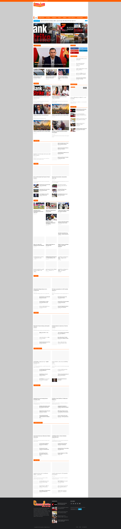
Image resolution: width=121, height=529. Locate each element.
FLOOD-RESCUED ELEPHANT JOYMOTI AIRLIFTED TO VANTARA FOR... (44, 416)
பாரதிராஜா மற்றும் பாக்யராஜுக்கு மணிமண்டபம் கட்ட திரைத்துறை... (62, 491)
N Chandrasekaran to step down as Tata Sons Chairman (60, 326)
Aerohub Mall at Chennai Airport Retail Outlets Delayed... (62, 194)
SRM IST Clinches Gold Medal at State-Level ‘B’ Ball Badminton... (63, 245)
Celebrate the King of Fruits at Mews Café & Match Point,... (63, 449)
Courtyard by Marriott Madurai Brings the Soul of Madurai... (44, 444)
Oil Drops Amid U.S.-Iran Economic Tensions (38, 77)
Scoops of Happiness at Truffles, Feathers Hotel (63, 453)
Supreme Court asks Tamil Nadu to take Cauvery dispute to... (63, 148)
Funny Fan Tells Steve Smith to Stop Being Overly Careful (63, 222)
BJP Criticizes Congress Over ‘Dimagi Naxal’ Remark (62, 297)
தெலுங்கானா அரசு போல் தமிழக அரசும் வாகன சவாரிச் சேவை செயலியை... (42, 154)
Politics (36, 275)
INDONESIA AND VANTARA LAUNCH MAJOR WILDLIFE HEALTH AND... (44, 407)
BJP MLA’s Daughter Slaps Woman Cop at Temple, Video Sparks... (59, 97)
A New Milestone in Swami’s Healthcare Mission (43, 375)
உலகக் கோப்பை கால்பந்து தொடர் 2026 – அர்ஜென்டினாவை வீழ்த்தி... (63, 257)
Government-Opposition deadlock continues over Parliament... (63, 307)
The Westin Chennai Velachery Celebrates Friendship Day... (62, 444)
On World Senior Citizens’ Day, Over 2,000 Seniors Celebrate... (44, 411)
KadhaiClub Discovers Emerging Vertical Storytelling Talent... (41, 399)
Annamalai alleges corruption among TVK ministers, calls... (43, 302)
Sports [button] (59, 17)
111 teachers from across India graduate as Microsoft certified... (78, 98)
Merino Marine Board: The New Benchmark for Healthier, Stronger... (63, 338)
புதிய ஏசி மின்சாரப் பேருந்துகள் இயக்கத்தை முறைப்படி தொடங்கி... (62, 185)
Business (36, 312)
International (37, 45)
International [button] (41, 17)
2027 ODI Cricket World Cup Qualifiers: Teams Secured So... (63, 234)
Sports (36, 200)
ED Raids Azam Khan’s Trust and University (41, 115)
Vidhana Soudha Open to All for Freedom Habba (60, 115)
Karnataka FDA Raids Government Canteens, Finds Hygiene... (59, 132)
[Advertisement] (70, 9)
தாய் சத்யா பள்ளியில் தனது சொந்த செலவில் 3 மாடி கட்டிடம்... (62, 370)
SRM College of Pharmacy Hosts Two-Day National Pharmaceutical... (63, 411)
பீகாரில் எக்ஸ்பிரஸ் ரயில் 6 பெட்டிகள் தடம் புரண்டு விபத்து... (81, 59)
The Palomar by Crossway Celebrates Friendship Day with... (44, 449)
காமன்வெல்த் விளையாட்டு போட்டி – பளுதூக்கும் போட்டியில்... (39, 257)
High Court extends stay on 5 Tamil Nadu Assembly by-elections (63, 144)
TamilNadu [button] (54, 17)
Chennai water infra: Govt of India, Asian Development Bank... (44, 190)
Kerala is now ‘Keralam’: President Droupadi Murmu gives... (63, 158)
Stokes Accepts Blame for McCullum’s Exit (50, 245)
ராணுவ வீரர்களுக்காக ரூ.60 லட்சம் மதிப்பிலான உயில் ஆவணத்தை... (44, 486)
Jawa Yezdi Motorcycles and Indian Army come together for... (63, 333)
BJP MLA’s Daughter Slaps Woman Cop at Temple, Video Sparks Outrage (52, 20)
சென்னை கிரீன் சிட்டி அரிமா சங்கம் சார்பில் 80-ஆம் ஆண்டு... (60, 362)
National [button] (48, 17)
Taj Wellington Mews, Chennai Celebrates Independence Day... (59, 436)
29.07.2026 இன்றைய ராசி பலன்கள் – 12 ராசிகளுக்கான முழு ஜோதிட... (44, 379)
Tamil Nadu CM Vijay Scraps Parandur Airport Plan (62, 190)
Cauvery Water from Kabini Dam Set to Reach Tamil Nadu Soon (44, 491)
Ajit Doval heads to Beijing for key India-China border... (51, 77)
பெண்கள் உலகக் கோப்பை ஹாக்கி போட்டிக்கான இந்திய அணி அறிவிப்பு (39, 270)
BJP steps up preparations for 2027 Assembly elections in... (60, 290)
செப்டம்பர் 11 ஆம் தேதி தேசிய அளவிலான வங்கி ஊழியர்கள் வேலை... (41, 97)
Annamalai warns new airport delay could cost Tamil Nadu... (44, 185)
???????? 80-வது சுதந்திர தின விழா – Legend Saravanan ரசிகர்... (41, 362)
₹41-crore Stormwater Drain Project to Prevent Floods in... (42, 177)
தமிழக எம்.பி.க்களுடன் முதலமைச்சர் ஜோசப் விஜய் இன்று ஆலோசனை (63, 486)
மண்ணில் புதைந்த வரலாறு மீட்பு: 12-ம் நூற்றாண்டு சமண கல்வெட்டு (59, 474)
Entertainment (80, 17)
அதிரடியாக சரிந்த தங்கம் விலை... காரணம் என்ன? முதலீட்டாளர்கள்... (62, 342)
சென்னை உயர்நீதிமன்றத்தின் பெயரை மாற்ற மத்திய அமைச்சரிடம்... (44, 307)
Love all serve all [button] (71, 17)
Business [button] (64, 17)
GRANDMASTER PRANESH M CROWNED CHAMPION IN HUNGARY (63, 407)
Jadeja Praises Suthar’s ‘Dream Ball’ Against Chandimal (63, 211)
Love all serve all (38, 348)
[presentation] (34, 33)
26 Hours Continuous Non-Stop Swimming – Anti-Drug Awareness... (63, 416)
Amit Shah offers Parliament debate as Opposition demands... (63, 302)
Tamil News (37, 460)
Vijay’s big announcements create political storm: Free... (59, 177)
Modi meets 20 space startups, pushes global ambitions (41, 326)
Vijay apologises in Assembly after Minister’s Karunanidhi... (44, 297)
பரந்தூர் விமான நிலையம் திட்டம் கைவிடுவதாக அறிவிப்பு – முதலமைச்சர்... (41, 474)
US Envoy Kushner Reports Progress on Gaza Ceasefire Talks (63, 77)
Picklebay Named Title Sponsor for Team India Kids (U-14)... (51, 257)
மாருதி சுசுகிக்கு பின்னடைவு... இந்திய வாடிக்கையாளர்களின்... (44, 338)
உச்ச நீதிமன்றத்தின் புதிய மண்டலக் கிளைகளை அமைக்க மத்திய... (44, 481)
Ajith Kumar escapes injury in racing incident (51, 211)
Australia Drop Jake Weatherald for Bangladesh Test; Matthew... (50, 222)
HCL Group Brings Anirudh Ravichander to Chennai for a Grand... (43, 454)
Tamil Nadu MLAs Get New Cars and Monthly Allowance (63, 153)
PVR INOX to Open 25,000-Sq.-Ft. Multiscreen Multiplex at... (59, 399)
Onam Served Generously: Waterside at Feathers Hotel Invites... (42, 436)
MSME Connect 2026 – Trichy (43, 332)
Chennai (36, 163)
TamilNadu (36, 140)
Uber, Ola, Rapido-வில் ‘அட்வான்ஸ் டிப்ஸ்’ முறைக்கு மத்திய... (63, 481)
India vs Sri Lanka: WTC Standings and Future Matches (39, 245)
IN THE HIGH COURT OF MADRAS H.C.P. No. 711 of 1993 (81, 78)
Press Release (37, 385)
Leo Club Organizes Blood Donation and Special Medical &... (44, 370)
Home (36, 17)
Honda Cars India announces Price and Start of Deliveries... (44, 342)
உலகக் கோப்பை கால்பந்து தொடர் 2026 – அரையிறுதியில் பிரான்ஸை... (63, 270)
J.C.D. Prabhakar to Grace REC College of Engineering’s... (44, 194)
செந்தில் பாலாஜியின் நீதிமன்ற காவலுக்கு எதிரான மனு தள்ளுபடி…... (81, 69)
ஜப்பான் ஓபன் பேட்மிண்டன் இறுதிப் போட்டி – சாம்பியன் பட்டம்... (51, 270)
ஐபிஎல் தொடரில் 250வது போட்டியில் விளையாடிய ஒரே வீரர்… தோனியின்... (81, 74)
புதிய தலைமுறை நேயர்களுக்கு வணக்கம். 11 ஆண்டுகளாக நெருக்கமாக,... (80, 64)
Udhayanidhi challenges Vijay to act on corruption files (40, 290)
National (36, 83)
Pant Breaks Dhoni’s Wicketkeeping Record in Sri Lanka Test (38, 211)
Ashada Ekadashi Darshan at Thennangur (62, 379)
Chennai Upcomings (38, 422)
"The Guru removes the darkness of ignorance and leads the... (63, 375)
